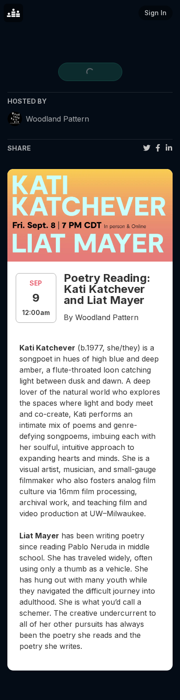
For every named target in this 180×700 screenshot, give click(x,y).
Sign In (155, 13)
